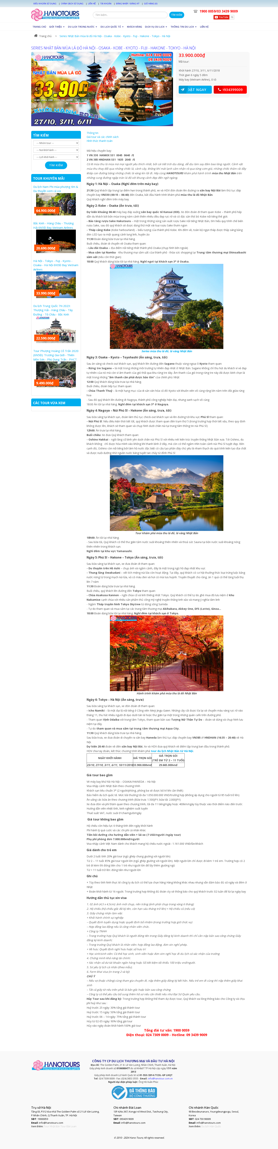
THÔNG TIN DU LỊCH (183, 26)
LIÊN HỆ (204, 26)
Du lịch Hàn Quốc (211, 1126)
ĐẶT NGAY (196, 89)
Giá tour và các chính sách (103, 137)
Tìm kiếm (176, 14)
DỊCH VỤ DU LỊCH (155, 26)
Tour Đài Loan (68, 1126)
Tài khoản (105, 3)
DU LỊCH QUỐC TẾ (111, 26)
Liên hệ (92, 3)
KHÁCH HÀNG (134, 26)
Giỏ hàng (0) (150, 3)
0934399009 (232, 89)
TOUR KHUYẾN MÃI (48, 178)
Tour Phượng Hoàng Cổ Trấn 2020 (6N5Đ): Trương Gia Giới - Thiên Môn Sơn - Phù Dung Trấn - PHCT (55, 355)
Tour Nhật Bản (52, 1126)
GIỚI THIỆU (56, 26)
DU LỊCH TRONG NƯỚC (81, 26)
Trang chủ (45, 36)
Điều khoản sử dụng (44, 3)
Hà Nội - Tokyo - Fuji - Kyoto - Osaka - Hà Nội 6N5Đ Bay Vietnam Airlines (55, 265)
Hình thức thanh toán (100, 141)
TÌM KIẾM (41, 135)
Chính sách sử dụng (72, 3)
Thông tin (92, 133)
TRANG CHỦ (39, 26)
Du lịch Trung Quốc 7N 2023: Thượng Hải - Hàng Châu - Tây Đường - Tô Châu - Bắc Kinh (53, 310)
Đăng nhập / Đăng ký (127, 3)
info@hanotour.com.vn (160, 1078)
